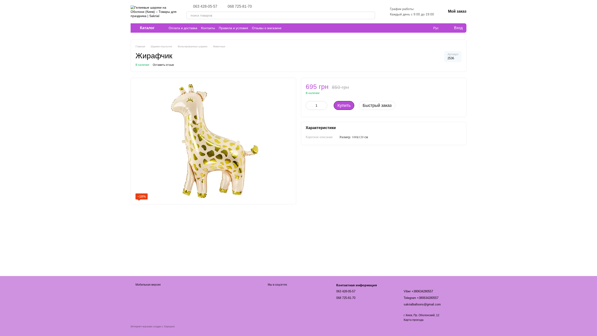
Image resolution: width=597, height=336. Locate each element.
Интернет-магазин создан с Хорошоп (153, 326)
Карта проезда (413, 320)
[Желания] (426, 28)
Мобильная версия (148, 284)
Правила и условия (233, 28)
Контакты (208, 28)
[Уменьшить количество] (309, 105)
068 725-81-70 (240, 6)
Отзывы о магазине (266, 28)
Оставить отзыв (163, 64)
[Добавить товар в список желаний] (459, 89)
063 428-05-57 (205, 6)
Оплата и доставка (183, 28)
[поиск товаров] (371, 15)
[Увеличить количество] (323, 105)
